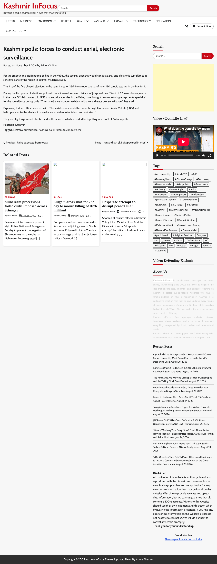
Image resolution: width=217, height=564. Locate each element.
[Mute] (203, 155)
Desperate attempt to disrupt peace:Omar (118, 204)
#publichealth (161, 235)
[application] (183, 142)
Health (66, 21)
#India (192, 189)
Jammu (80, 21)
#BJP (194, 174)
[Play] (157, 155)
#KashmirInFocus (201, 209)
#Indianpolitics (178, 194)
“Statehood (160, 250)
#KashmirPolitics (182, 215)
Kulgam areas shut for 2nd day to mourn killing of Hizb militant (75, 206)
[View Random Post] (186, 26)
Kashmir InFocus (30, 5)
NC (206, 240)
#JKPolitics (192, 204)
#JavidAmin (160, 204)
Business (26, 21)
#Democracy (203, 179)
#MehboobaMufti (163, 225)
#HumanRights (177, 189)
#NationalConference (165, 230)
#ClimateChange (183, 179)
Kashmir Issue (193, 240)
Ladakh (119, 21)
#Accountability (162, 174)
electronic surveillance (24, 129)
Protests (181, 245)
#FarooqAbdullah (163, 184)
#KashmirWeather (186, 220)
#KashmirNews (162, 215)
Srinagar (10, 197)
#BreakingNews (162, 179)
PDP (171, 245)
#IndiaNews (160, 194)
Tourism (207, 245)
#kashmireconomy (178, 209)
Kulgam (58, 197)
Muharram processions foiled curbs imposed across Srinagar (26, 206)
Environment (46, 21)
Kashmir (99, 21)
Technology (142, 21)
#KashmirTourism (163, 220)
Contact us (14, 31)
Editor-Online (48, 65)
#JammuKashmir (188, 199)
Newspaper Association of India (183, 539)
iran (156, 240)
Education (163, 21)
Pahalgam (159, 245)
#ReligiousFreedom (182, 235)
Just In (10, 21)
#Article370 (181, 174)
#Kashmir (159, 209)
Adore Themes (144, 559)
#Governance (201, 184)
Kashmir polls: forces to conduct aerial (60, 129)
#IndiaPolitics (197, 194)
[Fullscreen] (209, 155)
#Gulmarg (159, 189)
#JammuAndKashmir (165, 199)
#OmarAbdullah (189, 230)
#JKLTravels (177, 204)
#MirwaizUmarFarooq (188, 225)
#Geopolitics (183, 184)
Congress (201, 235)
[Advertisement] (183, 87)
